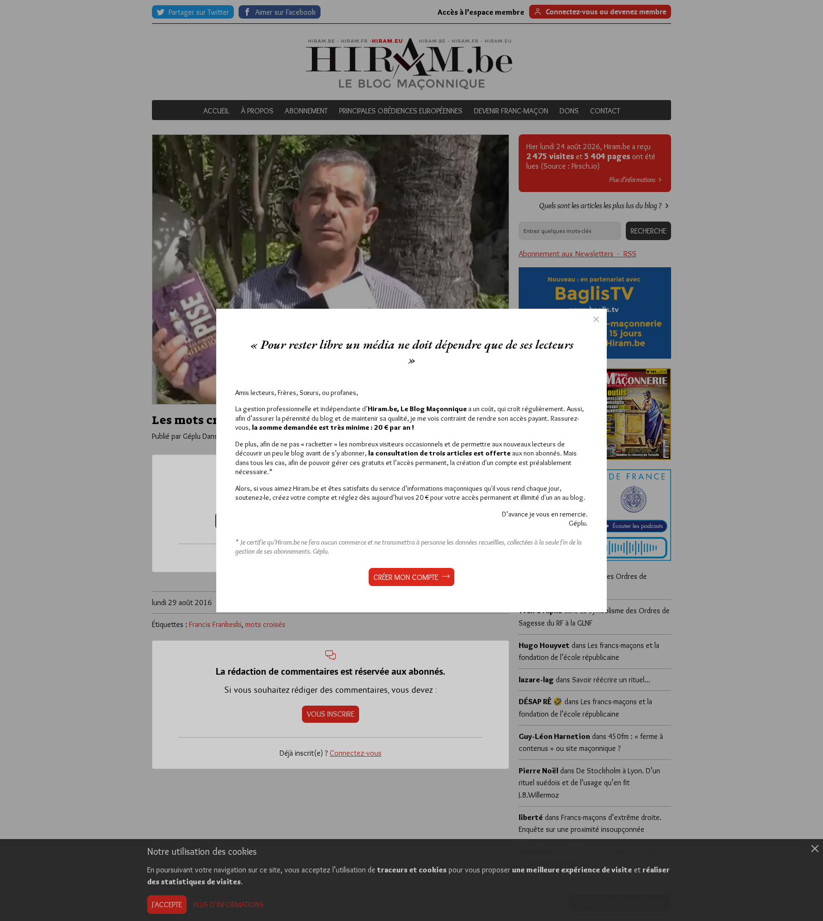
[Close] (596, 319)
